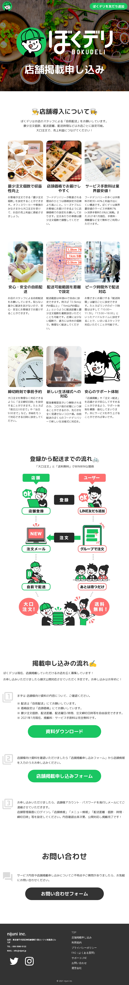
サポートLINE (80, 957)
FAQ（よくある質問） (84, 952)
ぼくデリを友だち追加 (108, 6)
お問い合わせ (79, 963)
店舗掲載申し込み (82, 937)
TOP (74, 932)
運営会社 (77, 968)
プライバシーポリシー (84, 947)
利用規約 (77, 942)
